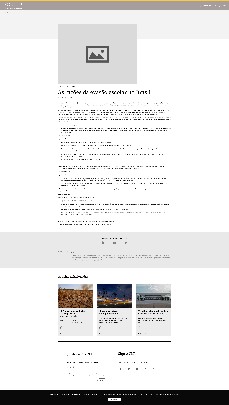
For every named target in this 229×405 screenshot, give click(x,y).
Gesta (93, 221)
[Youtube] (136, 369)
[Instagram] (153, 369)
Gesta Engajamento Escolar (120, 105)
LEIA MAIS (66, 328)
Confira (108, 224)
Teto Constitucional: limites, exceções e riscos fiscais (153, 312)
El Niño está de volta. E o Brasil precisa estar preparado (72, 313)
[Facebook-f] (120, 369)
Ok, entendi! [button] (114, 399)
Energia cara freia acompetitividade (108, 312)
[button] (218, 5)
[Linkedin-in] (144, 369)
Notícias (76, 86)
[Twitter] (128, 369)
